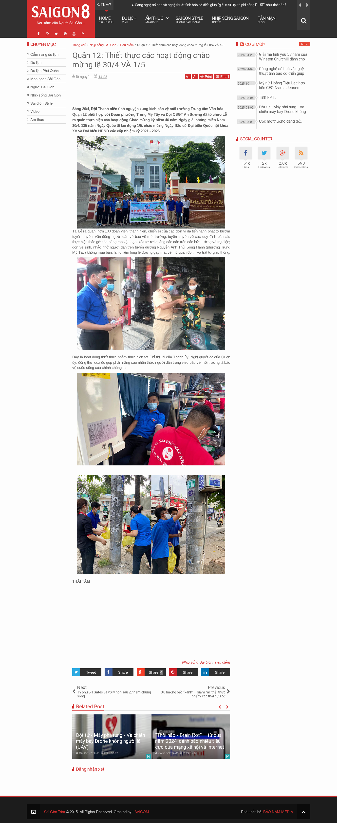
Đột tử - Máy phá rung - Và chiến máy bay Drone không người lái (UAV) (110, 741)
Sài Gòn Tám (54, 811)
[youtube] (74, 34)
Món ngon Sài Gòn (45, 79)
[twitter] (56, 34)
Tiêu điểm (222, 662)
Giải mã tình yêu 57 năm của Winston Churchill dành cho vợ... (283, 59)
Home (106, 20)
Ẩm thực (154, 20)
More (304, 44)
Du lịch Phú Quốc (44, 70)
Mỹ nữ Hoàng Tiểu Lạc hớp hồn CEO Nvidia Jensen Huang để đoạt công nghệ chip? (198, 5)
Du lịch (129, 20)
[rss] (83, 34)
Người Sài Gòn (42, 87)
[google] (47, 34)
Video (34, 111)
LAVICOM (140, 811)
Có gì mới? (255, 44)
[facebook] (38, 34)
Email (224, 76)
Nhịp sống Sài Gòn (230, 20)
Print (208, 76)
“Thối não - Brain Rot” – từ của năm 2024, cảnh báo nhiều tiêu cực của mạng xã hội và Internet (189, 741)
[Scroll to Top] (303, 811)
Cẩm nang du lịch (44, 54)
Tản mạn (267, 20)
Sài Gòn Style (189, 20)
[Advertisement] (151, 94)
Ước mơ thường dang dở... (280, 121)
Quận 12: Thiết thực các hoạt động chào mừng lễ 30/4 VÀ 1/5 (141, 60)
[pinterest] (65, 34)
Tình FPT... (267, 97)
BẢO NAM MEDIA (278, 811)
